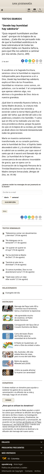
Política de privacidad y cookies (14, 467)
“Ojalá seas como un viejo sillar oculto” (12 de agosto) (17, 278)
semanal (15, 197)
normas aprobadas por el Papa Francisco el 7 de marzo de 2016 (21, 423)
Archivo (38, 471)
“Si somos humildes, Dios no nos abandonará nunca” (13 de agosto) (20, 270)
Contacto (28, 471)
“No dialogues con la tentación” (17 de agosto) (16, 241)
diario (6, 197)
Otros (4, 211)
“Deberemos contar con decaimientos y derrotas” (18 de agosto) (21, 234)
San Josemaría (22, 3)
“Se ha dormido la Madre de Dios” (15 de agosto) (16, 256)
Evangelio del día (13, 293)
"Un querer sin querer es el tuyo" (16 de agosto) (16, 249)
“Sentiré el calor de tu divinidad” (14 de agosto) (16, 263)
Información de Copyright (12, 471)
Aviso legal (18, 464)
